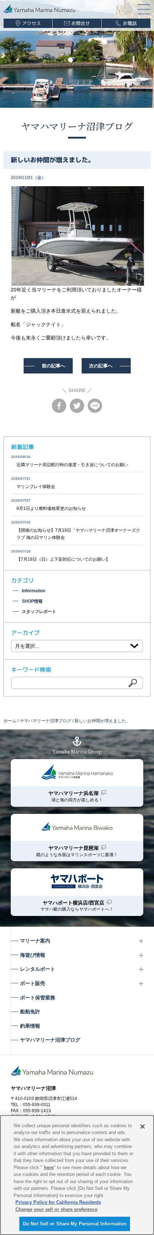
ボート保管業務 (37, 997)
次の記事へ (100, 365)
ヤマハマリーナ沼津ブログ (77, 125)
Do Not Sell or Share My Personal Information (75, 1223)
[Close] (142, 1126)
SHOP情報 (32, 601)
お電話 (130, 23)
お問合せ (80, 23)
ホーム (10, 720)
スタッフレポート (39, 611)
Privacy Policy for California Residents (58, 1202)
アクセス (31, 23)
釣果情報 (30, 1026)
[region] (77, 1175)
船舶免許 (30, 1011)
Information (33, 590)
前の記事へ (53, 365)
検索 (133, 683)
